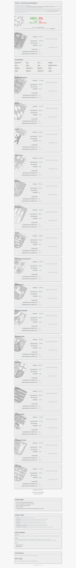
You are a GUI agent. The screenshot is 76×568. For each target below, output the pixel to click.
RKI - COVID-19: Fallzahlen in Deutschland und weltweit (24, 502)
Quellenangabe (52, 28)
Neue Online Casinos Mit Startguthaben (38, 492)
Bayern (27, 62)
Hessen (39, 65)
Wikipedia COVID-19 (19, 546)
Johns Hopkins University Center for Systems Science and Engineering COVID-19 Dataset (40, 6)
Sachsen (16, 70)
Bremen (16, 65)
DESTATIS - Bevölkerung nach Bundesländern (23, 505)
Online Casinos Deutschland (38, 493)
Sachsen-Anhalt (28, 70)
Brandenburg (50, 62)
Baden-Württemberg (18, 62)
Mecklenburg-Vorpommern (52, 65)
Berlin (38, 62)
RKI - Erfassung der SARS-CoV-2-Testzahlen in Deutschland (25, 503)
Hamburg (27, 65)
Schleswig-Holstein (41, 70)
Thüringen (50, 70)
